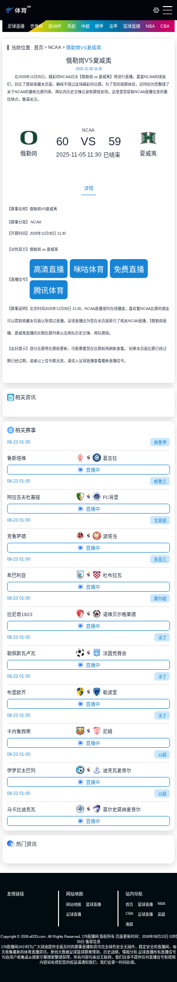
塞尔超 (160, 598)
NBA (150, 26)
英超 (71, 26)
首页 (38, 47)
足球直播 (16, 26)
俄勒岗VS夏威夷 (83, 47)
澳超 (129, 924)
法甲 (113, 26)
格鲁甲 (160, 442)
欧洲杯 (55, 26)
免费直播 (129, 269)
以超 (162, 754)
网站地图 (73, 905)
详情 (88, 188)
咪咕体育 (89, 269)
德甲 (99, 26)
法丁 (162, 637)
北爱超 (160, 520)
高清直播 (49, 269)
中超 (85, 26)
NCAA (54, 47)
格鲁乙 (160, 481)
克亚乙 (160, 559)
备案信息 (93, 942)
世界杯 (36, 26)
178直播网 (90, 936)
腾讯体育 (49, 290)
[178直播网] (18, 12)
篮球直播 (131, 26)
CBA (164, 26)
